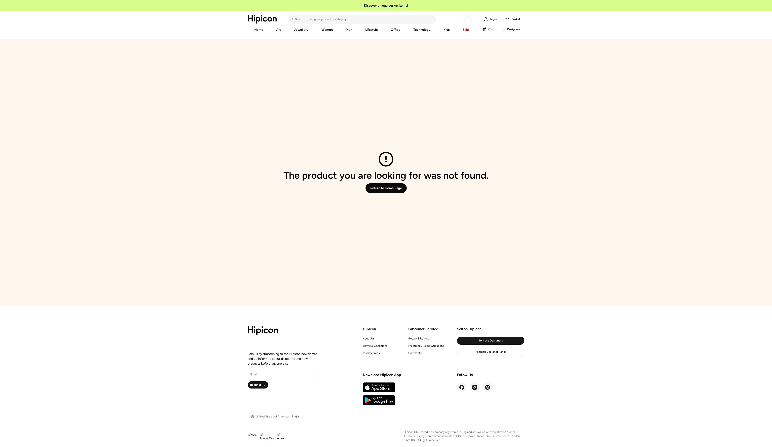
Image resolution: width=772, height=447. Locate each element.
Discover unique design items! (386, 5)
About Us (369, 338)
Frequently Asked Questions (426, 346)
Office (395, 30)
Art (278, 30)
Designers (513, 29)
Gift (491, 29)
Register (255, 385)
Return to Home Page (386, 188)
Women (327, 30)
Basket (515, 19)
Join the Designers (490, 340)
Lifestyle (371, 30)
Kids (446, 30)
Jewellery (301, 30)
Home (258, 30)
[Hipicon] (262, 19)
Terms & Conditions (375, 346)
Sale (466, 30)
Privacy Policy (371, 353)
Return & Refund (418, 338)
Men (349, 30)
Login (493, 19)
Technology (421, 30)
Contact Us (415, 353)
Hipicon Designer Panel (491, 352)
